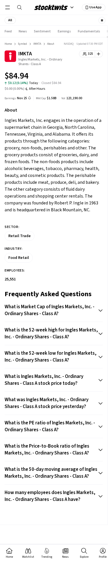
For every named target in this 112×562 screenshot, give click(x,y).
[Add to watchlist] (99, 53)
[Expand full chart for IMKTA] (87, 77)
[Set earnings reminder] (29, 98)
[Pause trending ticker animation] (102, 20)
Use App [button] (95, 7)
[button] (10, 20)
